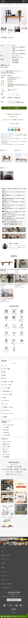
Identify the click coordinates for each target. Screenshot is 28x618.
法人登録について (4, 579)
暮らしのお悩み (6, 454)
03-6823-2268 (14, 592)
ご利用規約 (3, 563)
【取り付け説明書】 (4, 67)
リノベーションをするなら (8, 425)
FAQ (2, 551)
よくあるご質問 (6, 435)
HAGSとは (3, 547)
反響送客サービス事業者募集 (6, 583)
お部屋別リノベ (6, 452)
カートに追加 (15, 108)
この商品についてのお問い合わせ (14, 114)
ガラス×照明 (23, 469)
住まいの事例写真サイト (5, 587)
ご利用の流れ (6, 430)
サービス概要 (6, 427)
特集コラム (5, 449)
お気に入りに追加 (15, 123)
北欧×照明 (16, 469)
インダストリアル (18, 472)
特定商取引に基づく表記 (5, 555)
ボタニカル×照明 (17, 466)
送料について (10, 83)
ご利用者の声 (6, 432)
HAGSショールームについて (6, 575)
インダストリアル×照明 (7, 469)
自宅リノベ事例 (6, 446)
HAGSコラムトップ (7, 441)
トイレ (7, 472)
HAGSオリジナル (9, 474)
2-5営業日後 (10, 81)
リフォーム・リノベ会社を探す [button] (6, 421)
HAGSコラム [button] (5, 438)
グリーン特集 (9, 466)
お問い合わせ (3, 571)
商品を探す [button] (4, 360)
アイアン (20, 474)
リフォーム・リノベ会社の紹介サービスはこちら (14, 119)
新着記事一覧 (6, 444)
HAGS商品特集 (6, 457)
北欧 (12, 472)
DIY (15, 474)
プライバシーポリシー (5, 559)
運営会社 (2, 567)
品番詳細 (9, 75)
